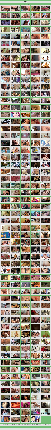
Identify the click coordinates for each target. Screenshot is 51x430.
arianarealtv (25, 2)
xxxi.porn (25, 1)
